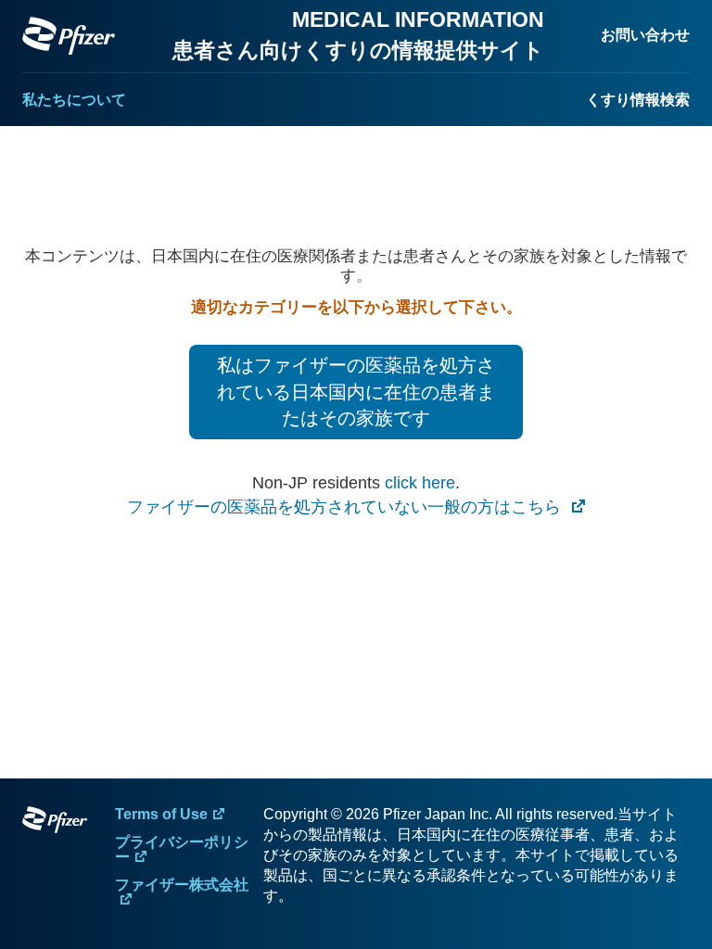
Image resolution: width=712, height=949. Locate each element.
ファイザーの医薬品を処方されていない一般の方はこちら (346, 507)
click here (420, 483)
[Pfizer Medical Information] (54, 823)
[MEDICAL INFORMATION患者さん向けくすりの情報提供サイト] (68, 36)
